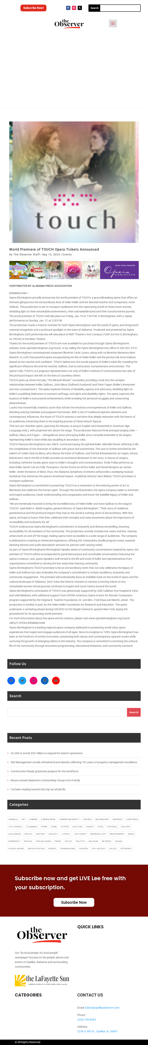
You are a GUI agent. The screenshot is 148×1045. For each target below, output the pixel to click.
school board (16, 849)
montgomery (117, 834)
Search (133, 712)
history (40, 834)
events (90, 827)
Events (67, 254)
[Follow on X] (80, 8)
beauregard (102, 819)
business (117, 819)
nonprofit (14, 841)
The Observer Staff (26, 254)
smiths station (36, 849)
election (77, 827)
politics (80, 841)
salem (118, 841)
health (28, 834)
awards (87, 819)
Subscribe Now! (33, 8)
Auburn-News (48, 819)
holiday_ (53, 834)
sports (52, 849)
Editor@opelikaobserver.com (102, 1007)
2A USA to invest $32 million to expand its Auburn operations (47, 753)
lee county (81, 834)
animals (13, 819)
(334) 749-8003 (86, 1019)
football (112, 827)
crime (44, 827)
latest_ (66, 834)
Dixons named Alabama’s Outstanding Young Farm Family (45, 780)
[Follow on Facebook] (68, 8)
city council (15, 827)
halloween (14, 834)
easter (65, 827)
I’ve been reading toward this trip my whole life (38, 789)
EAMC (54, 827)
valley (113, 849)
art (24, 819)
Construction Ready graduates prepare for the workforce (44, 771)
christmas (132, 819)
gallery (125, 827)
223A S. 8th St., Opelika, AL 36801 (97, 1031)
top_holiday (99, 849)
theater (83, 849)
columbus (31, 827)
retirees (106, 841)
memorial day (98, 834)
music (131, 834)
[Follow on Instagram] (74, 8)
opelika (28, 841)
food (100, 827)
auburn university (69, 819)
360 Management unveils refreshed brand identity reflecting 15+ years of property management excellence (74, 762)
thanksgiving (67, 849)
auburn (33, 819)
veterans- (126, 849)
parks (58, 841)
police (68, 841)
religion (93, 841)
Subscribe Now (74, 902)
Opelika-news (43, 841)
